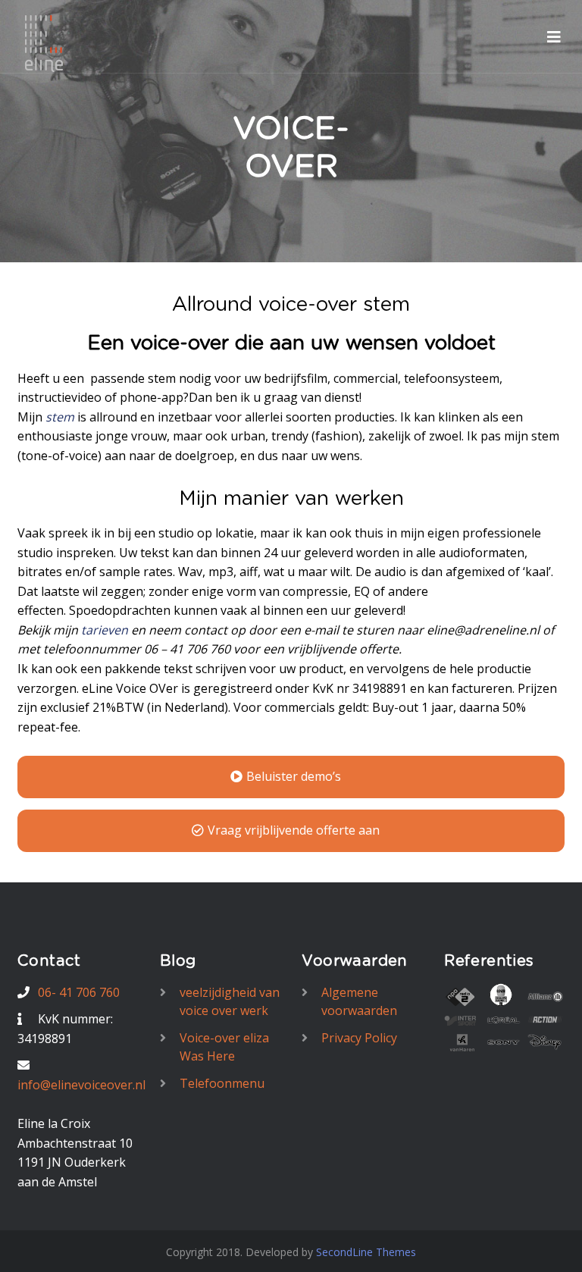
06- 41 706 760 (79, 992)
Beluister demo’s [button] (293, 776)
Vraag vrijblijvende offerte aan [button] (294, 830)
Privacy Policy (359, 1037)
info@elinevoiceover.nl (81, 1084)
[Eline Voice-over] (44, 42)
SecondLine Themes (366, 1252)
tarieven (106, 630)
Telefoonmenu (222, 1083)
